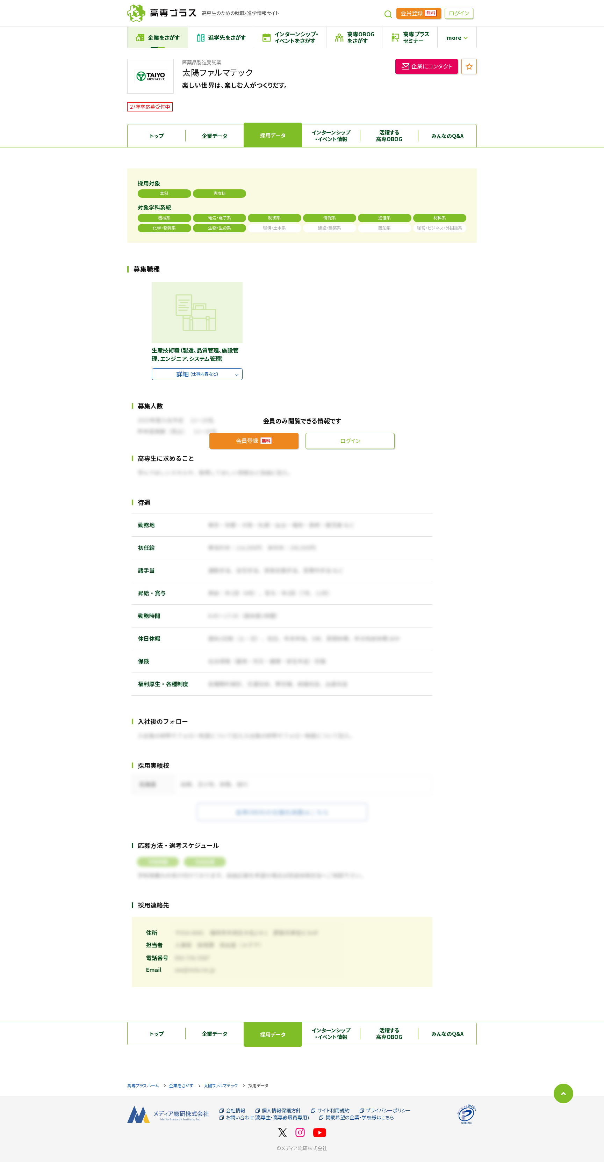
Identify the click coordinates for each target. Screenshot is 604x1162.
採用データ (273, 135)
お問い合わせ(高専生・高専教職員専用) (267, 1117)
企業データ (214, 135)
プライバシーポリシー (388, 1110)
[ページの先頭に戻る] (563, 1093)
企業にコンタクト (431, 66)
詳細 (197, 373)
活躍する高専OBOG (389, 136)
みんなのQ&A (447, 135)
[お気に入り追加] (469, 66)
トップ (157, 135)
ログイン (459, 13)
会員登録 (418, 13)
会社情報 (235, 1110)
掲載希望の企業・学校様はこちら (359, 1117)
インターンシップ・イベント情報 (331, 136)
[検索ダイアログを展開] (388, 13)
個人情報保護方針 (281, 1110)
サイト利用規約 (333, 1110)
